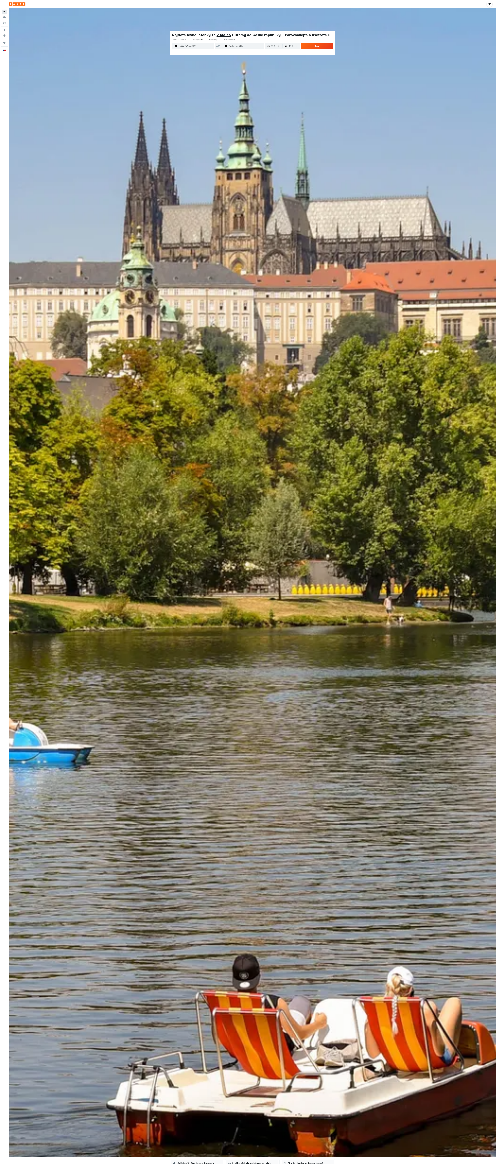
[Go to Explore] (4, 30)
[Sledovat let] (4, 35)
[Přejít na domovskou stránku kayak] (17, 4)
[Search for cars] (4, 22)
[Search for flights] (4, 11)
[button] (4, 4)
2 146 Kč (224, 35)
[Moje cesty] (4, 42)
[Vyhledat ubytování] (4, 17)
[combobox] (180, 39)
